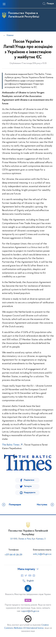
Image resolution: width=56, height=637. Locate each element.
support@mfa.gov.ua (30, 611)
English (30, 581)
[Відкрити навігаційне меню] (4, 4)
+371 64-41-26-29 (13, 555)
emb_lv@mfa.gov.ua (42, 554)
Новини (10, 35)
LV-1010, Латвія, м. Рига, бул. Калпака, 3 (28, 539)
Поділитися (29, 480)
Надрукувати (29, 493)
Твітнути (28, 486)
